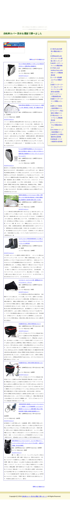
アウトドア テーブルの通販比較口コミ (56, 125)
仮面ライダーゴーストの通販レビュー (57, 101)
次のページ (41, 59)
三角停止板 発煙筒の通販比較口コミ (56, 51)
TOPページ (32, 59)
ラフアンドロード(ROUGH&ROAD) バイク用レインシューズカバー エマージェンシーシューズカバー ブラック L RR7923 (31, 241)
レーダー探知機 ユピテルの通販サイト (56, 80)
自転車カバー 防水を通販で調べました (22, 33)
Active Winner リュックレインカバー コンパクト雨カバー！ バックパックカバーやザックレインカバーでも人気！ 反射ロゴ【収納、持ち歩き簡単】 (27, 443)
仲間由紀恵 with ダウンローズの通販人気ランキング (56, 58)
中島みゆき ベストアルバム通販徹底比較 (56, 118)
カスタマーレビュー (23, 75)
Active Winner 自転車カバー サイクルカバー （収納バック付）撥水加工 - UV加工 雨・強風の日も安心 (31, 108)
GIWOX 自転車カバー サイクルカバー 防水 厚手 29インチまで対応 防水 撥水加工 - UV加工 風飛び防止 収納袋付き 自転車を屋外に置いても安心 (31, 197)
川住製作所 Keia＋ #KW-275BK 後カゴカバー (30, 323)
